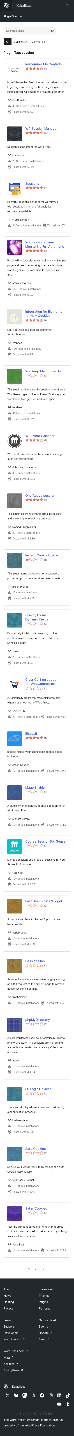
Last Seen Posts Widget (43, 901)
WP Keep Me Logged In (43, 371)
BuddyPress (13, 1370)
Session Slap (35, 961)
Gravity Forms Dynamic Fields (36, 617)
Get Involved (47, 1320)
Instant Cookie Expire (41, 555)
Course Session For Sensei (45, 841)
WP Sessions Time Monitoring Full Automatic (44, 244)
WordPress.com (16, 1351)
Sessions (32, 183)
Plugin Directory (13, 16)
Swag (44, 1339)
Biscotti (31, 733)
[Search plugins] (52, 30)
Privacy (8, 1308)
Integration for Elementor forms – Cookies (44, 314)
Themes (44, 1295)
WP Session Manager (41, 128)
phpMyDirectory (37, 1020)
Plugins (43, 1302)
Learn (7, 1320)
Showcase (46, 1289)
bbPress (11, 1364)
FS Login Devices (38, 1089)
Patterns (44, 1308)
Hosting (9, 1302)
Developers (11, 1333)
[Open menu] (68, 5)
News (7, 1295)
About (7, 1289)
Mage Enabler (35, 787)
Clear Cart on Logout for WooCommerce (41, 682)
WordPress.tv (14, 1339)
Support (9, 1326)
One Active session (40, 495)
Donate (45, 1333)
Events (43, 1326)
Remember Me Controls (43, 64)
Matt (9, 1357)
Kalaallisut (18, 1386)
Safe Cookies (35, 1149)
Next (43, 1269)
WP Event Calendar (40, 436)
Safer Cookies (36, 1208)
